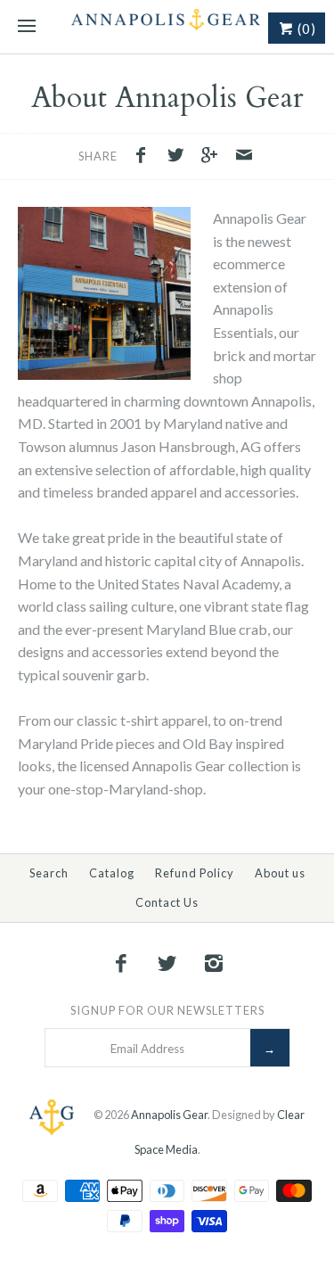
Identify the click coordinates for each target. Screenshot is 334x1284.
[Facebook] (121, 963)
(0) (305, 29)
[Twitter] (167, 963)
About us (280, 873)
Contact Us (167, 902)
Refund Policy (194, 873)
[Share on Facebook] (145, 157)
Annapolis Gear (169, 1115)
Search (49, 873)
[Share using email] (244, 157)
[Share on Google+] (215, 157)
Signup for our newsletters (167, 1010)
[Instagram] (213, 963)
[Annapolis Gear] (167, 27)
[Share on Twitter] (180, 157)
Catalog (111, 873)
